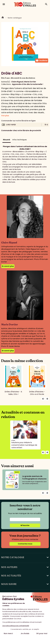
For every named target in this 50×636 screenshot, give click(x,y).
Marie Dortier (30, 81)
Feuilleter (42, 60)
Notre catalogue (15, 18)
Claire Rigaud (17, 81)
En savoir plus (8, 266)
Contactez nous (25, 544)
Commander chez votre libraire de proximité (21, 130)
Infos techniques (19, 139)
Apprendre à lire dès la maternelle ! (27, 84)
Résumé (6, 139)
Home (2, 18)
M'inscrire (25, 525)
